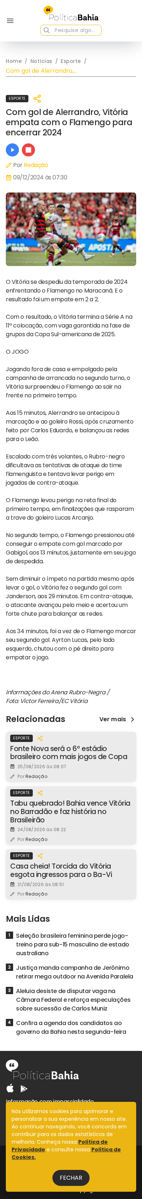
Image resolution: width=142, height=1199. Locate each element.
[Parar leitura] (28, 149)
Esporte (17, 98)
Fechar (71, 1178)
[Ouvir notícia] (12, 149)
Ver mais (112, 719)
